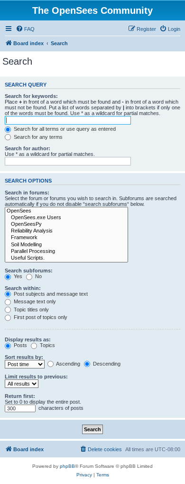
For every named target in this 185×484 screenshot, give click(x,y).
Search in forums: (27, 192)
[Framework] (66, 237)
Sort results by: (24, 357)
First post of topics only (39, 317)
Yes (17, 276)
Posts (19, 345)
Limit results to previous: (36, 376)
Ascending (67, 364)
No (38, 276)
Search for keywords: (31, 96)
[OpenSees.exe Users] (66, 217)
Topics (46, 345)
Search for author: (27, 148)
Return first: (20, 396)
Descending (106, 364)
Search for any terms (37, 137)
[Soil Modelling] (66, 245)
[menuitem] (25, 29)
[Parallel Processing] (66, 251)
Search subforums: (29, 270)
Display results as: (28, 339)
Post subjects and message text (50, 294)
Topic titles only (30, 309)
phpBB (67, 466)
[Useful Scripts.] (66, 258)
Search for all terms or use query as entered (64, 129)
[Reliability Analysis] (66, 231)
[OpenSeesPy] (66, 224)
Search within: (23, 288)
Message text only (34, 301)
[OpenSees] (66, 211)
